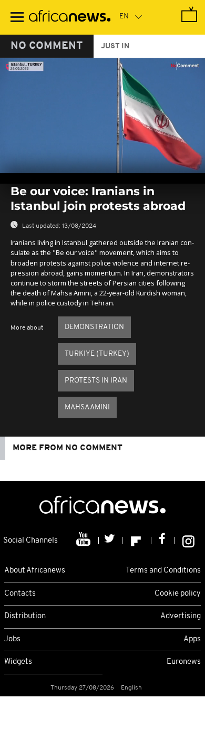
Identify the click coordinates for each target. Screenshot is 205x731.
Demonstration (94, 327)
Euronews (184, 662)
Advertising (180, 616)
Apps (192, 639)
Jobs (12, 639)
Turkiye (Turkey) (97, 354)
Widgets (18, 662)
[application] (102, 115)
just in (115, 46)
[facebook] (163, 540)
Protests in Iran (96, 381)
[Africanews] (69, 17)
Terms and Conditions (163, 571)
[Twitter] (110, 540)
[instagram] (188, 540)
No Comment (47, 46)
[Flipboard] (136, 540)
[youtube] (84, 540)
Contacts (20, 594)
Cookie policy (178, 594)
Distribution (25, 616)
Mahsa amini (87, 407)
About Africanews (34, 571)
